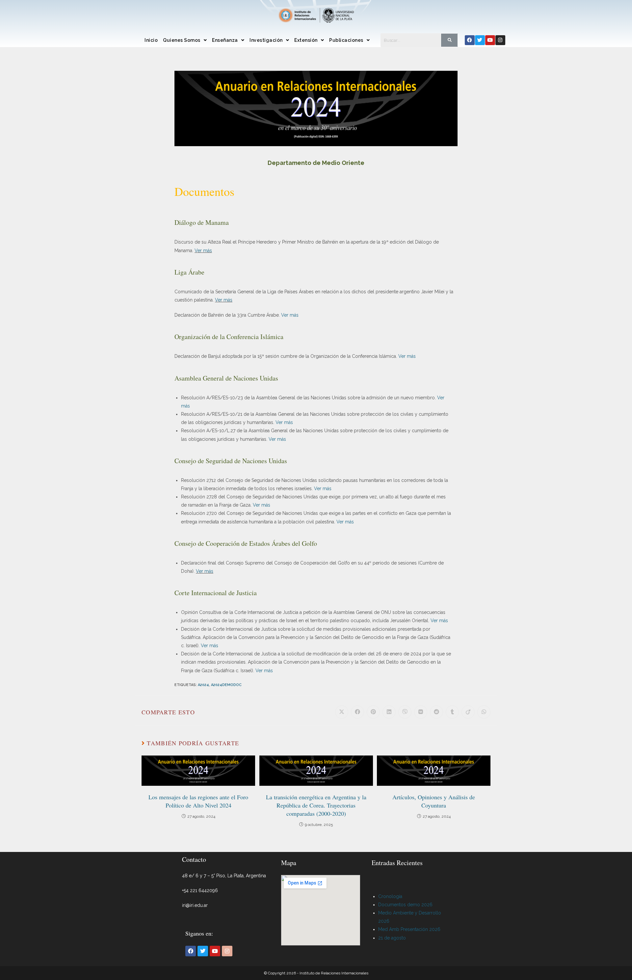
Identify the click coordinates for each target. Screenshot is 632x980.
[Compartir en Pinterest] (373, 712)
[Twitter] (480, 40)
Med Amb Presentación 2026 (409, 929)
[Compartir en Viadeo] (468, 712)
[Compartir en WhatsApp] (483, 712)
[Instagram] (500, 40)
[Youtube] (490, 40)
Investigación (266, 40)
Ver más (203, 250)
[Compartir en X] (341, 712)
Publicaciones (346, 40)
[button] (184, 40)
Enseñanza (225, 40)
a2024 (203, 685)
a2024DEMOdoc (226, 685)
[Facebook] (470, 40)
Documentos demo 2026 (405, 904)
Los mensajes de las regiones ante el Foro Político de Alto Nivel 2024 (198, 801)
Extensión (306, 40)
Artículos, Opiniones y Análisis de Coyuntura (433, 801)
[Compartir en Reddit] (436, 712)
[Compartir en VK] (420, 712)
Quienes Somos (181, 40)
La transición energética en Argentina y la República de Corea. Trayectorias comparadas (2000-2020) (316, 805)
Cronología (390, 896)
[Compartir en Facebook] (357, 712)
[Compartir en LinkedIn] (389, 712)
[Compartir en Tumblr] (452, 712)
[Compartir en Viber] (404, 712)
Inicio (151, 40)
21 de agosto (392, 937)
